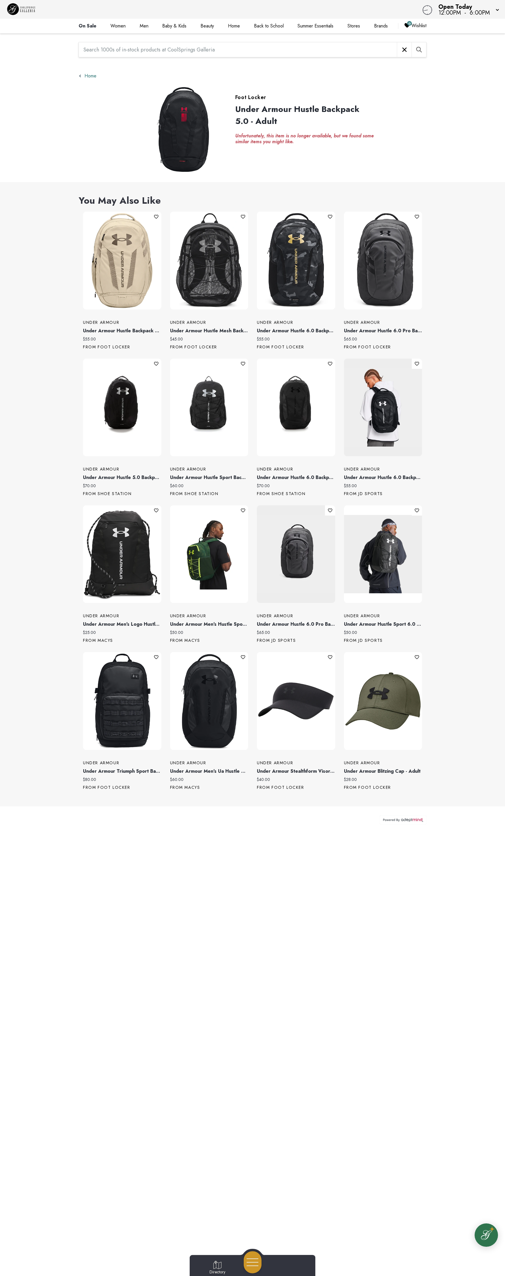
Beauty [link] (207, 26)
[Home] (190, 9)
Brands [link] (381, 26)
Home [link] (234, 26)
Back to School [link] (269, 26)
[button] (467, 9)
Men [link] (144, 26)
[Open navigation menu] (252, 1262)
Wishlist (418, 25)
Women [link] (118, 26)
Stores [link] (353, 26)
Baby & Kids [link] (174, 26)
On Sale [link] (87, 26)
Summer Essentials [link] (315, 26)
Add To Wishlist (156, 217)
